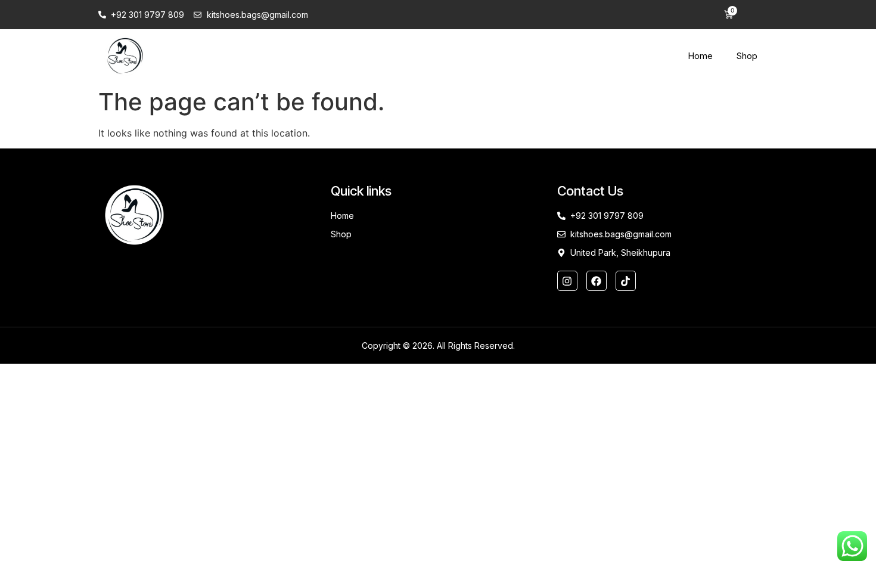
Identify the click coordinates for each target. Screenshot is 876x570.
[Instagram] (567, 281)
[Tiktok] (626, 281)
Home (700, 55)
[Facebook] (596, 281)
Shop (747, 55)
